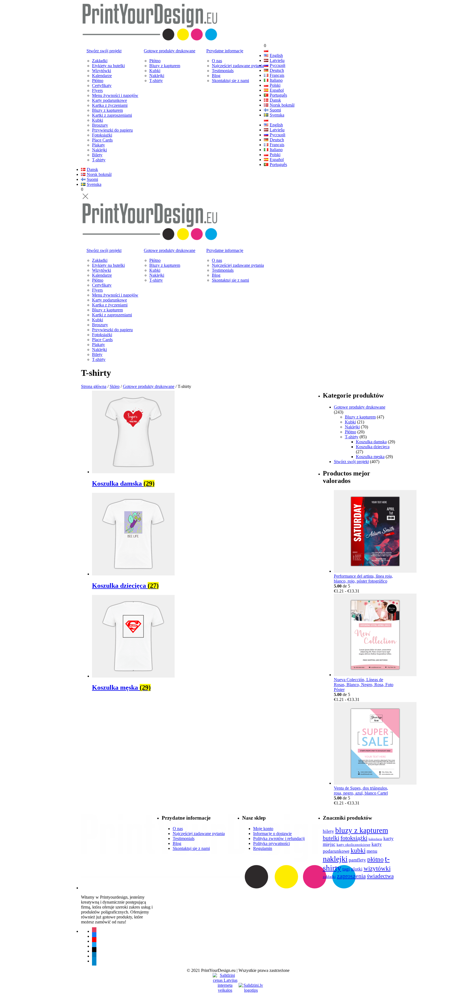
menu (372, 851)
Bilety (97, 155)
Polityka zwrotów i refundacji (279, 838)
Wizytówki (101, 70)
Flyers (97, 90)
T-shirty (99, 159)
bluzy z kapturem (361, 830)
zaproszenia (351, 875)
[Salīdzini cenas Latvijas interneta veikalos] (225, 978)
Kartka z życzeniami (110, 105)
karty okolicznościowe (353, 845)
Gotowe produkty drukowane (169, 50)
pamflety (357, 860)
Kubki (97, 120)
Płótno (97, 80)
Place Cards (102, 140)
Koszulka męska (370, 456)
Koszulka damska (371, 441)
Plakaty (98, 145)
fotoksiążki (353, 838)
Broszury (100, 125)
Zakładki (99, 60)
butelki (331, 838)
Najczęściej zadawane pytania (238, 65)
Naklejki (99, 150)
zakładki (329, 876)
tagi (346, 869)
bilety (328, 831)
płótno (375, 859)
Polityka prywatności (271, 843)
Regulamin (262, 848)
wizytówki (377, 868)
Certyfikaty (102, 85)
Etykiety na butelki (108, 65)
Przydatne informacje (224, 50)
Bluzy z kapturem (107, 110)
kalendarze (375, 839)
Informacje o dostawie (272, 833)
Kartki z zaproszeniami (112, 115)
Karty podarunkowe (109, 100)
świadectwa (380, 876)
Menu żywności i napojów (115, 95)
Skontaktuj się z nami (230, 80)
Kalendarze (102, 75)
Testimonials (223, 70)
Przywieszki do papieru (112, 130)
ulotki (357, 869)
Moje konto (263, 828)
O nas (217, 60)
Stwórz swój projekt (103, 50)
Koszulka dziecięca (373, 446)
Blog (216, 75)
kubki (358, 850)
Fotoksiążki (102, 135)
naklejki (335, 859)
